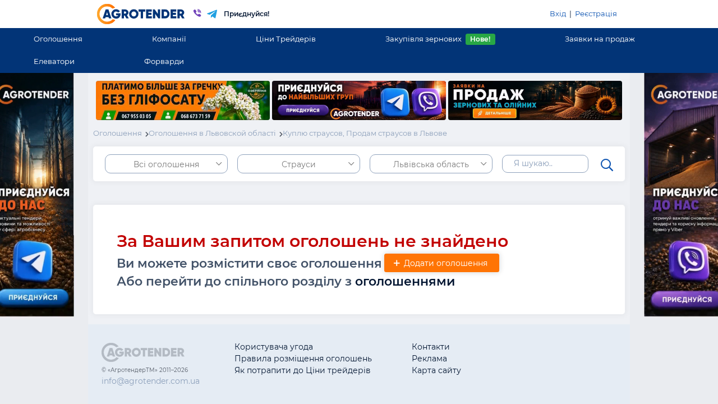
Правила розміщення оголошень (303, 359)
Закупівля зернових (437, 38)
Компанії (169, 38)
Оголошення (58, 38)
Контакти (431, 347)
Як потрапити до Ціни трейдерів (302, 370)
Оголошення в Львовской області (212, 132)
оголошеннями (405, 281)
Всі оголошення (166, 164)
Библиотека (525, 347)
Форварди (164, 61)
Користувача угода (273, 347)
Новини (516, 370)
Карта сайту (436, 370)
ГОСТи (513, 359)
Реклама (429, 359)
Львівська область (431, 164)
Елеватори (54, 61)
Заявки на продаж (600, 38)
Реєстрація (596, 13)
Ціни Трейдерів (286, 38)
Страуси (299, 164)
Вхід (558, 13)
